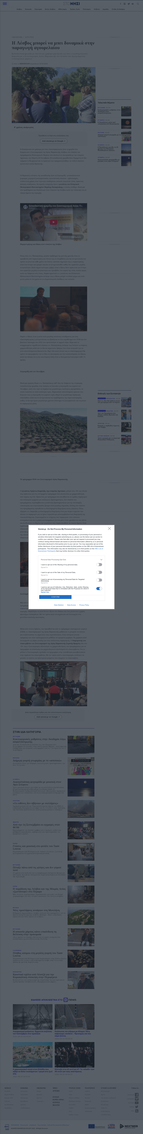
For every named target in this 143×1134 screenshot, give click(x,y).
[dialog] (71, 567)
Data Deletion (59, 605)
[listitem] (71, 559)
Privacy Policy (84, 605)
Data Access (71, 605)
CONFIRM (55, 597)
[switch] (99, 564)
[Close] (110, 529)
